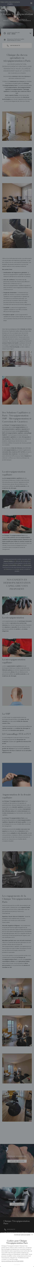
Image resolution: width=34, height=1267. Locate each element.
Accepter (17, 1264)
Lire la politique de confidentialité (12, 1261)
